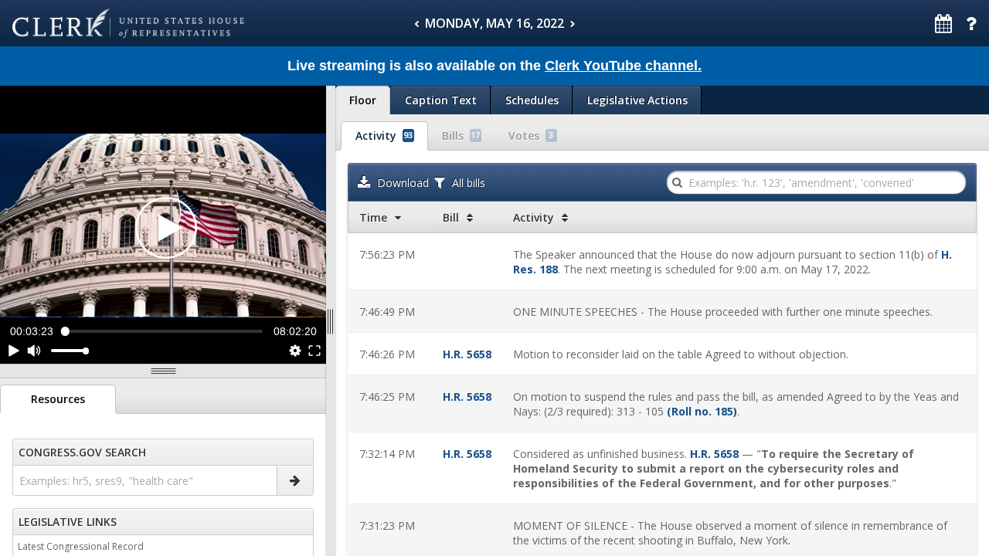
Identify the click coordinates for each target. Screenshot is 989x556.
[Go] (295, 480)
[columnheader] (390, 217)
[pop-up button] (294, 351)
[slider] (163, 331)
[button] (166, 228)
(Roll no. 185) (702, 411)
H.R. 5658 (467, 354)
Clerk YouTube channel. (623, 65)
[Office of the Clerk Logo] (128, 23)
